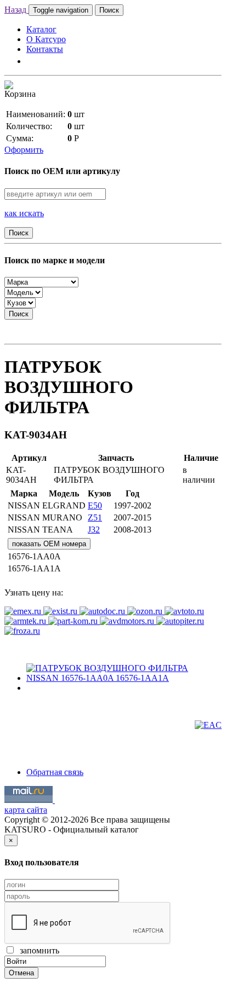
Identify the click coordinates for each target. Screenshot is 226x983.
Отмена (21, 973)
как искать (24, 213)
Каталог (41, 29)
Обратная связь (54, 772)
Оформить (23, 149)
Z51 (95, 517)
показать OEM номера (49, 544)
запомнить (37, 950)
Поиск (109, 10)
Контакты (44, 49)
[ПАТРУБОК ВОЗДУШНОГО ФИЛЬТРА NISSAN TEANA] (124, 678)
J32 (94, 529)
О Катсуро (46, 39)
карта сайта (25, 809)
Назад (16, 9)
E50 (95, 505)
